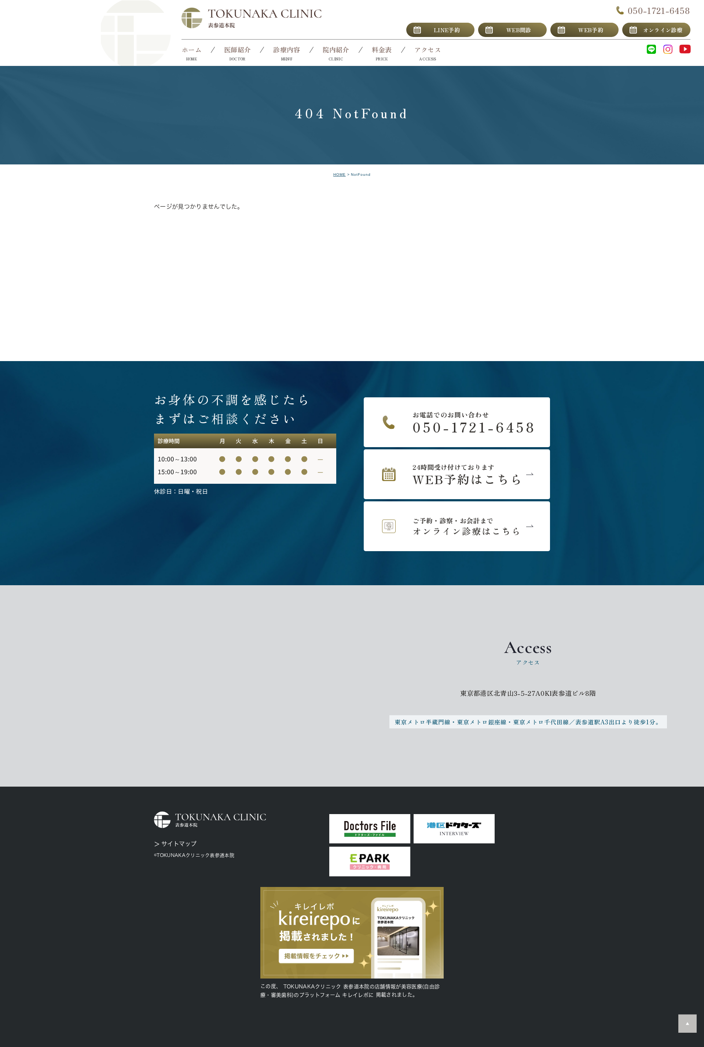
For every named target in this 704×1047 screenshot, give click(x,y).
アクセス (427, 49)
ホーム (192, 49)
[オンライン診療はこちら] (457, 526)
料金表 (382, 49)
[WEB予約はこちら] (457, 474)
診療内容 (286, 49)
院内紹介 (336, 49)
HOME (339, 174)
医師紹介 (237, 49)
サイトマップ (179, 844)
